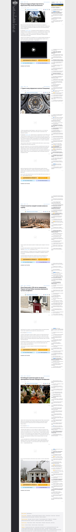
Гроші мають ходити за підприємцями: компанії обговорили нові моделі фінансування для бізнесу (56, 131)
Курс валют (37, 519)
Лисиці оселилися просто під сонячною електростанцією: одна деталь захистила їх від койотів (56, 435)
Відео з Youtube (15, 24)
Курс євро (33, 519)
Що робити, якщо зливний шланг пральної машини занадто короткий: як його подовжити (57, 239)
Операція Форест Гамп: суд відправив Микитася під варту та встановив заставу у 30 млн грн (56, 208)
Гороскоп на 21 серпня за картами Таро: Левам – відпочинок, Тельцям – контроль (57, 495)
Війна (13, 7)
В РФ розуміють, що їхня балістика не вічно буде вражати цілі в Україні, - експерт (57, 225)
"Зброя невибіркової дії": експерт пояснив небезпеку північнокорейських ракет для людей (56, 147)
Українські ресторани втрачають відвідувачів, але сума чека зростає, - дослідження (56, 217)
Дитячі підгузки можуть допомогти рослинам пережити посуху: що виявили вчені (57, 15)
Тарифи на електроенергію (48, 520)
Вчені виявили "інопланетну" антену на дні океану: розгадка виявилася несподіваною (57, 364)
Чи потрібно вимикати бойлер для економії (27, 528)
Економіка (14, 10)
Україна (14, 8)
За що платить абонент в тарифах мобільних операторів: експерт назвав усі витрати (56, 150)
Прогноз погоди (24, 522)
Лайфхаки (23, 527)
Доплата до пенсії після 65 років (26, 520)
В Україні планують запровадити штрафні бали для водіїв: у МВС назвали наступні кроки (56, 280)
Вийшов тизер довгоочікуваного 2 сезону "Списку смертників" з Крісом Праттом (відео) (56, 421)
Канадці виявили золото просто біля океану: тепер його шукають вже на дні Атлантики (57, 486)
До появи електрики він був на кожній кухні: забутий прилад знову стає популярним (56, 310)
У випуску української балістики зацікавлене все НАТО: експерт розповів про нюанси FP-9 (56, 82)
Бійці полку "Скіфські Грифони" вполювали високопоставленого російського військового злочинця (56, 120)
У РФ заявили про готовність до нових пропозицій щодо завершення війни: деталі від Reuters (57, 354)
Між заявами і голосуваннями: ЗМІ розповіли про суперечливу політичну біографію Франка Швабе (57, 77)
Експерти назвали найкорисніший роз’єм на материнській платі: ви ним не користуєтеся (56, 88)
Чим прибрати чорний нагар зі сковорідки (50, 528)
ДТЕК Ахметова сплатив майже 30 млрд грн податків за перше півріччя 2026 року (57, 199)
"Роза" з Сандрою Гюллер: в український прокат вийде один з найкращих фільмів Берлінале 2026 (56, 202)
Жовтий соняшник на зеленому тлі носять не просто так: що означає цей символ (56, 460)
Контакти (14, 31)
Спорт (13, 14)
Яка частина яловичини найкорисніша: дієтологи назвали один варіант (56, 270)
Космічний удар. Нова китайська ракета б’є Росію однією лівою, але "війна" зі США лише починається (57, 466)
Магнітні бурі (52, 522)
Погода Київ (43, 522)
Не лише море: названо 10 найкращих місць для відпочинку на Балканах (56, 343)
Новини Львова (53, 515)
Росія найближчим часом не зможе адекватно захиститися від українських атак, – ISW (57, 489)
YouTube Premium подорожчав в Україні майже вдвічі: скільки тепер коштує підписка (57, 405)
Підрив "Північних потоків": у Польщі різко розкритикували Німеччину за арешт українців (57, 291)
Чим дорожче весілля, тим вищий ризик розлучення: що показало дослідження (56, 66)
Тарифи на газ (50, 519)
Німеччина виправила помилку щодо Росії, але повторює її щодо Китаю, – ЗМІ (57, 153)
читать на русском (47, 86)
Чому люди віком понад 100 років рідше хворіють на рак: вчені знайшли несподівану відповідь (56, 211)
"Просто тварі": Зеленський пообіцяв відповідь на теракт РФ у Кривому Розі (56, 52)
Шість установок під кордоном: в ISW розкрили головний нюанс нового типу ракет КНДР (56, 432)
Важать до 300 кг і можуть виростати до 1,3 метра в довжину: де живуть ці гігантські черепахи (56, 492)
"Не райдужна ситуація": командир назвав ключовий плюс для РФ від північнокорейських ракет (57, 214)
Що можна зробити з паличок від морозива (27, 529)
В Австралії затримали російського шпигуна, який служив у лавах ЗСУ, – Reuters (57, 402)
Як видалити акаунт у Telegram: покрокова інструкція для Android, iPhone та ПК (57, 228)
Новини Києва (58, 515)
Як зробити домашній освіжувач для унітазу (55, 529)
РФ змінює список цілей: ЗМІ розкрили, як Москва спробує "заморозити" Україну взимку (57, 418)
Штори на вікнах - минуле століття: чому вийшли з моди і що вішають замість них (57, 246)
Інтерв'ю (14, 26)
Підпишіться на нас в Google (32, 9)
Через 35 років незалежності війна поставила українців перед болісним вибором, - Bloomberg (57, 69)
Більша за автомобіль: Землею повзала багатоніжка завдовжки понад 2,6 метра (57, 307)
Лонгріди (14, 28)
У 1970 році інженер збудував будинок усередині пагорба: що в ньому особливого (56, 415)
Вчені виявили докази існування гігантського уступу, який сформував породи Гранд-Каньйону (56, 408)
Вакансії (14, 30)
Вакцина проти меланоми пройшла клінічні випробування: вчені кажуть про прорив (57, 141)
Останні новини (55, 7)
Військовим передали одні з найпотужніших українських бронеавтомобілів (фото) (56, 85)
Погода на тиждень (38, 522)
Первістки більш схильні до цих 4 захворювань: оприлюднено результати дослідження (56, 411)
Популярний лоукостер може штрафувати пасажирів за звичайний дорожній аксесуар (56, 18)
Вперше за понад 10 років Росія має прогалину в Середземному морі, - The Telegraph (57, 21)
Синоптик (34, 522)
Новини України (24, 515)
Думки (13, 27)
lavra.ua (28, 425)
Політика (14, 9)
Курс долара (29, 519)
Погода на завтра (29, 522)
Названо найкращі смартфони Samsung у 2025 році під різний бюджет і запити (56, 249)
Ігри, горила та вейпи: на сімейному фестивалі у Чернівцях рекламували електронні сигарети (57, 159)
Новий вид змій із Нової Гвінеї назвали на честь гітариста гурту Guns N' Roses (56, 57)
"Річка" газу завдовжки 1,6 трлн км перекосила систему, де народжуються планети (57, 390)
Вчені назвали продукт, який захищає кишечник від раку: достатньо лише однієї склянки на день (56, 463)
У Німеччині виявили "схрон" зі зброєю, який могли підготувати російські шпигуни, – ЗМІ (57, 98)
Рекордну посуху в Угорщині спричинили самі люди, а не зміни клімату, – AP (57, 267)
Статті (13, 25)
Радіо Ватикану (29, 332)
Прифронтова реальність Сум (58, 470)
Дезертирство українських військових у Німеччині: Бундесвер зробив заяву (57, 74)
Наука (13, 15)
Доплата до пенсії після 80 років (39, 520)
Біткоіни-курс (33, 520)
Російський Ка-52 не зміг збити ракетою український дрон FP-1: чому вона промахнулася (57, 387)
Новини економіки (24, 519)
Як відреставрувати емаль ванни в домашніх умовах (41, 529)
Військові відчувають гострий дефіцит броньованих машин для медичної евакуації (57, 381)
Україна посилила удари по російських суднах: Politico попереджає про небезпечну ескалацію (57, 429)
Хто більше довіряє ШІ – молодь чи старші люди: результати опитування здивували (57, 168)
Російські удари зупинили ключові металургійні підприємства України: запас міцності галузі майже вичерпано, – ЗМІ (57, 304)
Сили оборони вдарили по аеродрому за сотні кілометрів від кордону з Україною (56, 283)
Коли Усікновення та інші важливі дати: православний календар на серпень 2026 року (57, 498)
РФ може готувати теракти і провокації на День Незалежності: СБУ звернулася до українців (56, 231)
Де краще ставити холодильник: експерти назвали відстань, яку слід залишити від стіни (56, 340)
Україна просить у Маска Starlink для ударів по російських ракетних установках (56, 452)
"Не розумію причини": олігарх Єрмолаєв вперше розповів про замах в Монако (56, 349)
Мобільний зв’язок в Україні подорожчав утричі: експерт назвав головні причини (57, 222)
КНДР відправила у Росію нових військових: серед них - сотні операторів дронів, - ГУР (57, 126)
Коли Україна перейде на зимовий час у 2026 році (38, 515)
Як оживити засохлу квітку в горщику (39, 528)
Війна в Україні (24, 513)
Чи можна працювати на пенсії (43, 519)
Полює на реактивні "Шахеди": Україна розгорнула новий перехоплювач (56, 165)
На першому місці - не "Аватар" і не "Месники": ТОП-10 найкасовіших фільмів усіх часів (57, 399)
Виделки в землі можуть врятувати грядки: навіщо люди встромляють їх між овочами (57, 475)
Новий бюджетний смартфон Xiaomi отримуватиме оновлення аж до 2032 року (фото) (57, 134)
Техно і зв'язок (15, 16)
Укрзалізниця (54, 519)
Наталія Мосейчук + (29, 513)
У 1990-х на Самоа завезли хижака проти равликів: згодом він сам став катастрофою (57, 63)
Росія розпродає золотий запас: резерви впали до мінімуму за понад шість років (57, 162)
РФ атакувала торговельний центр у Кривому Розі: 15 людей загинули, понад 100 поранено (56, 12)
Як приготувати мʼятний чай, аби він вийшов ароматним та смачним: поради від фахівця (57, 196)
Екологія (14, 12)
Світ (13, 11)
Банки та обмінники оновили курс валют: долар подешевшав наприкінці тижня (56, 424)
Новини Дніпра (29, 515)
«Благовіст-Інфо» (28, 30)
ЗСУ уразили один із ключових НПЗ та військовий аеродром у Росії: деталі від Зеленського (57, 359)
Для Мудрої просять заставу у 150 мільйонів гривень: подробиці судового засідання (57, 156)
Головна (14, 6)
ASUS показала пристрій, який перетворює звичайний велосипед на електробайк (56, 337)
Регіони (14, 13)
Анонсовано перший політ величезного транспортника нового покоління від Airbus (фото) (56, 296)
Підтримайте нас (57, 4)
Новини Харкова (48, 515)
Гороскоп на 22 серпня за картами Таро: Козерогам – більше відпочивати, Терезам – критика (57, 115)
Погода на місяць (48, 522)
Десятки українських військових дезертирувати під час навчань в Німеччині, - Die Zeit (57, 264)
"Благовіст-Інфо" (27, 134)
